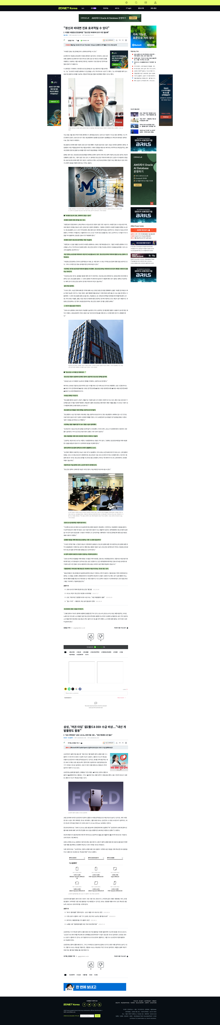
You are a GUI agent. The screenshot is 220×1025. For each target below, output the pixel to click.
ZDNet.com (72, 1012)
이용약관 (133, 1003)
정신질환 (86, 652)
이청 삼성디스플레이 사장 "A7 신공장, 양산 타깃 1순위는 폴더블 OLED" (87, 916)
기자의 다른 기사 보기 (120, 628)
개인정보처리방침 (125, 1003)
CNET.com (66, 1012)
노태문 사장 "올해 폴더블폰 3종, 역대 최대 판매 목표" (82, 924)
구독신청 (97, 1016)
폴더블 (85, 975)
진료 (122, 652)
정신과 (79, 652)
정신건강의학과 (95, 652)
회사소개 (136, 1001)
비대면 (116, 652)
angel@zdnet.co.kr (79, 628)
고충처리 (147, 1003)
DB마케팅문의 (147, 1001)
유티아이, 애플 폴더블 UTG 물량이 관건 (78, 920)
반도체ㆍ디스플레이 (68, 738)
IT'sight (128, 8)
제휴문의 (154, 1001)
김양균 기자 (71, 40)
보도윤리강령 (153, 1003)
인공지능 (105, 8)
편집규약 (118, 1003)
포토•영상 (153, 8)
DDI (91, 975)
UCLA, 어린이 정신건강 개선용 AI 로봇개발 (79, 593)
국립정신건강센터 (106, 652)
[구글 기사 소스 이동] (108, 40)
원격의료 (72, 654)
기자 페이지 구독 (85, 40)
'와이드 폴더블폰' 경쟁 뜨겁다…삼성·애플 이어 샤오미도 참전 (84, 912)
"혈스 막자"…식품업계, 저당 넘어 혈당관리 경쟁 (81, 601)
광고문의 (141, 1001)
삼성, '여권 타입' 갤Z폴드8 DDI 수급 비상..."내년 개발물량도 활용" (86, 597)
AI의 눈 (117, 8)
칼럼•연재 (141, 8)
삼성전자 (72, 975)
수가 (87, 654)
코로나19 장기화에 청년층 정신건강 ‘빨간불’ (79, 589)
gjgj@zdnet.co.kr (83, 956)
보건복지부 (80, 654)
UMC (96, 975)
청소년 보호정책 (140, 1003)
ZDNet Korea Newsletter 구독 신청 (71, 1016)
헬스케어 (66, 35)
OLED (79, 975)
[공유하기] (117, 40)
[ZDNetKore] (70, 4)
